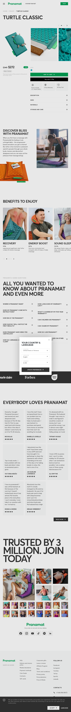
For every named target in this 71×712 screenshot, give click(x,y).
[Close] (49, 340)
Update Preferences (34, 370)
